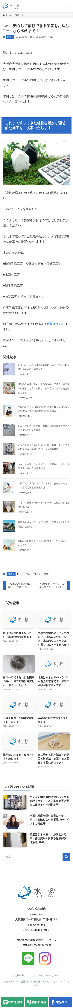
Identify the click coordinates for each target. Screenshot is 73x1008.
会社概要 (19, 975)
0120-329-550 (36, 925)
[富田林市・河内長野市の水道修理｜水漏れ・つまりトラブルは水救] (10, 6)
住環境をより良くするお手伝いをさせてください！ (44, 521)
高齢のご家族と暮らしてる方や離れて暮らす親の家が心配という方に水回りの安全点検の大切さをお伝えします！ (44, 388)
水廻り (10, 37)
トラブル (25, 574)
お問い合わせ (54, 323)
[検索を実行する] (66, 857)
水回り (37, 574)
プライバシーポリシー (47, 975)
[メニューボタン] (67, 6)
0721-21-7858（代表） (36, 929)
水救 (46, 574)
